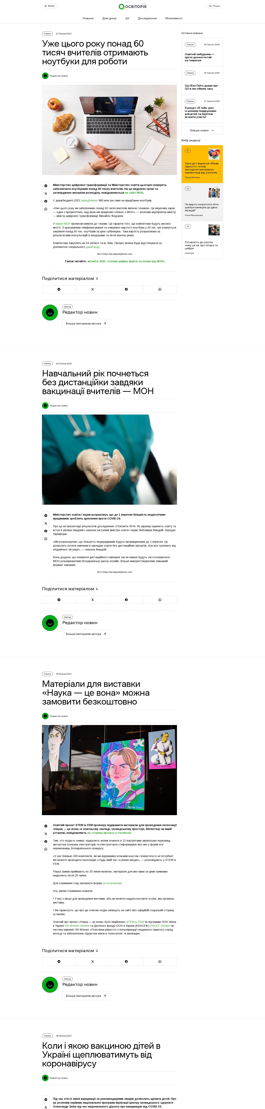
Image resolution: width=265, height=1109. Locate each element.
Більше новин (199, 130)
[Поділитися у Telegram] (46, 186)
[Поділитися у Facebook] (46, 201)
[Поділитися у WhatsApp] (46, 209)
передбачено (89, 200)
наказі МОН (63, 223)
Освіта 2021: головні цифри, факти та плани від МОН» (127, 261)
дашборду (92, 246)
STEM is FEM (135, 921)
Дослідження (147, 18)
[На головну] (132, 6)
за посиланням (111, 883)
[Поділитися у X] (46, 193)
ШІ (127, 18)
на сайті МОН (134, 192)
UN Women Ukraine (76, 925)
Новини (88, 18)
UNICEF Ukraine (159, 925)
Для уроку (109, 18)
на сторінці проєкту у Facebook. (109, 832)
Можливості (173, 18)
